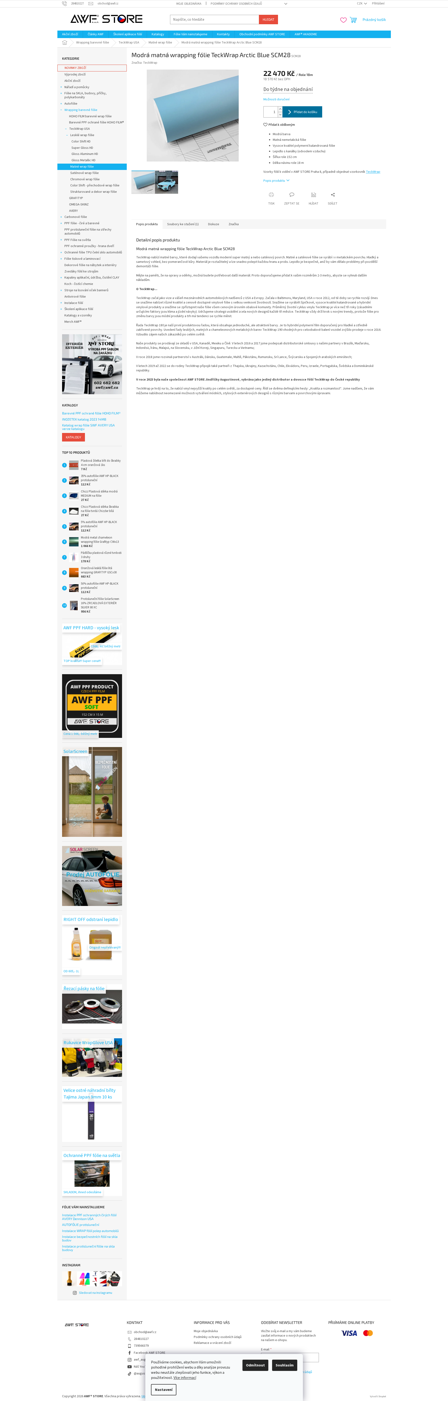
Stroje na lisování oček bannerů (86, 290)
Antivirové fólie (75, 296)
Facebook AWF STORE (149, 1352)
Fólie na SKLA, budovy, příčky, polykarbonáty (85, 95)
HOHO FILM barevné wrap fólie (90, 116)
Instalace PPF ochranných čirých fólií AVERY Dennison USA (89, 1216)
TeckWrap (373, 171)
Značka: (144, 62)
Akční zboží (72, 81)
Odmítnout (255, 1365)
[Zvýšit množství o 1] (280, 109)
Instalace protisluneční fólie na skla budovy (88, 1248)
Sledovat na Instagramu (95, 1293)
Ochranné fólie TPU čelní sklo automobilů (93, 252)
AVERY (73, 211)
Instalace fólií (73, 303)
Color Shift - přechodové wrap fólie (94, 185)
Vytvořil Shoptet (378, 1396)
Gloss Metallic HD (83, 160)
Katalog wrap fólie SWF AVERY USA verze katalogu (88, 427)
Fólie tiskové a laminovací (82, 258)
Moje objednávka (188, 4)
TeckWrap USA (79, 128)
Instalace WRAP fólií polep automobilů (90, 1230)
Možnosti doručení (276, 99)
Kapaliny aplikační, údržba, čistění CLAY (91, 277)
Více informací (185, 1377)
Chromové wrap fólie (85, 179)
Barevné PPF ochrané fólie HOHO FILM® (96, 122)
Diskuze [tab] (213, 224)
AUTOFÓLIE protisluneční (80, 1224)
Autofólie (70, 103)
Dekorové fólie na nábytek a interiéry (90, 265)
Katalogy (73, 437)
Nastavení (163, 1389)
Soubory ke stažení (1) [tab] (183, 224)
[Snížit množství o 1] (280, 114)
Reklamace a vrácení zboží (212, 1343)
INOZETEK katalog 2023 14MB (84, 419)
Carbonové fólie (75, 217)
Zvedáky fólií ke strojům (81, 271)
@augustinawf (144, 1373)
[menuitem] (70, 34)
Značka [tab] (234, 224)
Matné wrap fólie (82, 166)
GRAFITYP (76, 198)
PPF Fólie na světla (77, 240)
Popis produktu (274, 180)
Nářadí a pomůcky (76, 87)
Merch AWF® (73, 321)
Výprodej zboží (75, 74)
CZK (360, 3)
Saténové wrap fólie (84, 173)
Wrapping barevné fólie (80, 110)
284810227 (141, 1339)
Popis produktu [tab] (147, 224)
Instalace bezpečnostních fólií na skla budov (90, 1238)
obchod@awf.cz (145, 1332)
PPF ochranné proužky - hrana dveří (89, 246)
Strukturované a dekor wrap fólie (93, 191)
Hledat (268, 19)
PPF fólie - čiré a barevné (81, 223)
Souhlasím (285, 1365)
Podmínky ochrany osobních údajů (236, 4)
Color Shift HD (81, 141)
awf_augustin (143, 1359)
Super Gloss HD (82, 148)
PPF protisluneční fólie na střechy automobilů (87, 231)
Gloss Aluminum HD (84, 154)
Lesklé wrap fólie (82, 135)
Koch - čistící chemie (78, 284)
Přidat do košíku (305, 112)
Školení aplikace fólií (78, 309)
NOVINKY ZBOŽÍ (75, 68)
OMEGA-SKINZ (79, 204)
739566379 (141, 1345)
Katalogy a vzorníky (78, 315)
